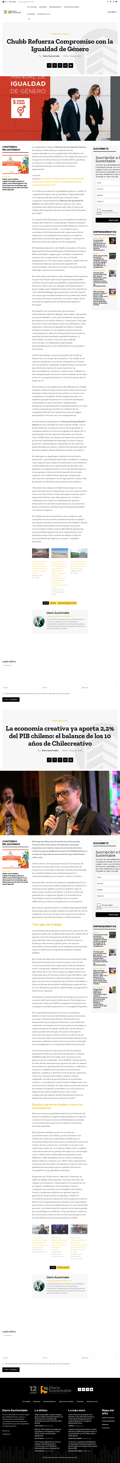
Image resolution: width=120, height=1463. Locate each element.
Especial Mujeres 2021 (67, 603)
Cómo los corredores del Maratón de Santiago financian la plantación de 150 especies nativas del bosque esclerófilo (82, 1445)
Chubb (53, 603)
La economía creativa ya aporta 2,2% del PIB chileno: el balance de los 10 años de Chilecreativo (100, 245)
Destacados (6, 176)
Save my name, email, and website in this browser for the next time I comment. (37, 693)
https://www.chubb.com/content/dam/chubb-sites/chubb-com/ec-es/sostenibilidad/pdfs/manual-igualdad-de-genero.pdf (58, 181)
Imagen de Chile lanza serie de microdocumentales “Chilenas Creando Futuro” (30, 649)
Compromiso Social (59, 34)
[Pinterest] (60, 65)
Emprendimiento (99, 238)
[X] (113, 1)
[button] (29, 19)
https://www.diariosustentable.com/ (59, 616)
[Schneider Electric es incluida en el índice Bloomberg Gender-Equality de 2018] (79, 553)
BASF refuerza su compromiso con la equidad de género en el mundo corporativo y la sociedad (90, 649)
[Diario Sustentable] (39, 621)
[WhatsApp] (65, 65)
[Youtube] (116, 1)
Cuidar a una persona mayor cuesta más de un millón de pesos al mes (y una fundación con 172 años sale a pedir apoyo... (82, 1432)
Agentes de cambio (75, 1438)
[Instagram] (110, 1)
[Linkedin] (70, 65)
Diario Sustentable (51, 56)
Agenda (96, 253)
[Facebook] (107, 1)
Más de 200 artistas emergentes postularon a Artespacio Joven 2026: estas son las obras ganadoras (48, 1432)
